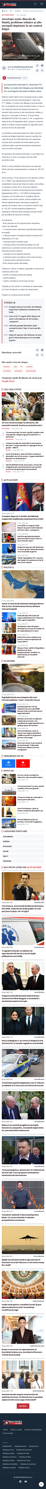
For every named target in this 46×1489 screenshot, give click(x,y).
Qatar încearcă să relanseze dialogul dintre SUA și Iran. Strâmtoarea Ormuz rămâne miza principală (23, 606)
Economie (5, 428)
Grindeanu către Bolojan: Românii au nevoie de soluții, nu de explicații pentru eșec (30, 628)
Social (8, 450)
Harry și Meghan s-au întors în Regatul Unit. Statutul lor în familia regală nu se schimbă (23, 1042)
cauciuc (6, 367)
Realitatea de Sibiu (8, 1453)
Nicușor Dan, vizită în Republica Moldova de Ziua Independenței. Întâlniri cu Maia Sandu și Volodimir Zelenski (30, 652)
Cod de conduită (8, 1433)
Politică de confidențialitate (33, 1430)
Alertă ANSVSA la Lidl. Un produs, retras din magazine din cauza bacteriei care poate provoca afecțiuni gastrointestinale (24, 467)
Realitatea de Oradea (9, 1468)
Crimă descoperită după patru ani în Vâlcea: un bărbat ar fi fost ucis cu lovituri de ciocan (23, 1084)
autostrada (31, 371)
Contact (5, 1430)
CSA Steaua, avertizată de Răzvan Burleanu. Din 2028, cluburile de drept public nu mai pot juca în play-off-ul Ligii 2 (23, 909)
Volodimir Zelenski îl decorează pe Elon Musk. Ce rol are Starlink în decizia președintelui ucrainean (20, 1217)
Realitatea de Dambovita (24, 1450)
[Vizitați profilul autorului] (4, 68)
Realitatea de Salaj (8, 1460)
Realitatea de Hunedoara (28, 1464)
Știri (11, 11)
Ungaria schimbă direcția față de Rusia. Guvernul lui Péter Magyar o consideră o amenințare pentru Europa (21, 998)
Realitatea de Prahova (10, 1457)
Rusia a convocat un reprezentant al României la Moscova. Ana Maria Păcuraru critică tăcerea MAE (22, 1352)
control (29, 367)
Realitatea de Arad (23, 67)
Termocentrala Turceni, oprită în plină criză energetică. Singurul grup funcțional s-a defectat (25, 434)
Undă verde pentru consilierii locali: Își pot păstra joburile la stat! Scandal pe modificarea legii (21, 1307)
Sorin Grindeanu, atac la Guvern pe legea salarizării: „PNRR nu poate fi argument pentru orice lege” (29, 734)
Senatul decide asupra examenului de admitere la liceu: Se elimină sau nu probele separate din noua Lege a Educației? (22, 1397)
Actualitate (18, 11)
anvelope (18, 371)
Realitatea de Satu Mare (10, 1464)
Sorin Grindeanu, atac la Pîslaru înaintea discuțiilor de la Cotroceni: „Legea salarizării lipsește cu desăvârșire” (24, 456)
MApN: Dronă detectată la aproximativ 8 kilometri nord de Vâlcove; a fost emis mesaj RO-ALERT (23, 1262)
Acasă (5, 11)
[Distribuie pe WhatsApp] (37, 70)
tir (21, 367)
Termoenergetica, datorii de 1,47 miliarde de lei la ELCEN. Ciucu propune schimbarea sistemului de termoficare (23, 1173)
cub (15, 367)
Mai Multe (23, 1406)
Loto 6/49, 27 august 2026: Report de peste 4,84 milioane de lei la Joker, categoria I (24, 319)
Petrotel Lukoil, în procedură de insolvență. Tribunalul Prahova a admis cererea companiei (29, 746)
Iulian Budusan (38, 1301)
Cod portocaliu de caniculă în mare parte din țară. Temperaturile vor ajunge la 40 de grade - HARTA (24, 445)
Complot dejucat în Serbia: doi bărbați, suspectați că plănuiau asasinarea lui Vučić (25, 309)
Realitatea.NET (7, 1446)
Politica (9, 461)
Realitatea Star (33, 1446)
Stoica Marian (38, 1256)
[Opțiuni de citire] (41, 1484)
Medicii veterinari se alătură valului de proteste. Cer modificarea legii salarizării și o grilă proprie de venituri (30, 722)
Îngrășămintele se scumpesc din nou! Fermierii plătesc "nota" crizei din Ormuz (21, 698)
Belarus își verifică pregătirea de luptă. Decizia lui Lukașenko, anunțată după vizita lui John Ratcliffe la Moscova (22, 1128)
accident (7, 371)
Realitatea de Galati (23, 1453)
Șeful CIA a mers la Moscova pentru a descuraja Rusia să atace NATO (29, 639)
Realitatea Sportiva (20, 1446)
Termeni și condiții (16, 1430)
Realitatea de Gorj (24, 1468)
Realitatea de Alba (25, 1457)
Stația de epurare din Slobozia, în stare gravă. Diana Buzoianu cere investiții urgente (25, 337)
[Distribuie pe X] (42, 70)
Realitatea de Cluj (8, 1450)
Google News (8, 381)
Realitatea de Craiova (23, 1460)
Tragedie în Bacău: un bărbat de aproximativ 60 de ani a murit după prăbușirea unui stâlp (19, 954)
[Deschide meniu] (41, 4)
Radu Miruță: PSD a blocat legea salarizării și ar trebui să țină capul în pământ (30, 618)
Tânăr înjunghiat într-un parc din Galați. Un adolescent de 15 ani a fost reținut (30, 560)
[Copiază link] (37, 66)
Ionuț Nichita (39, 902)
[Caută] (35, 4)
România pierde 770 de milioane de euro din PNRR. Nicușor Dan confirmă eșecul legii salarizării (29, 710)
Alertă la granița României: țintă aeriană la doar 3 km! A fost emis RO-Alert (25, 328)
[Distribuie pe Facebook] (42, 66)
